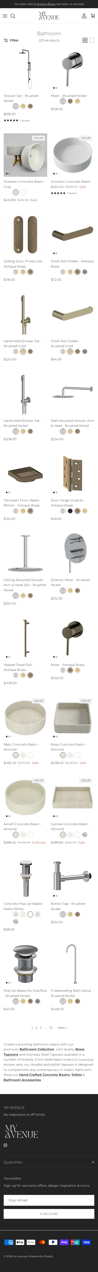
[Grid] (85, 40)
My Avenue (20, 1256)
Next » (62, 1028)
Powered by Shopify (40, 1256)
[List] (91, 40)
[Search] (15, 16)
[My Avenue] (49, 15)
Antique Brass (46, 4)
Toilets (76, 1075)
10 (51, 1028)
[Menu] (5, 16)
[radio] (16, 106)
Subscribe (49, 1214)
